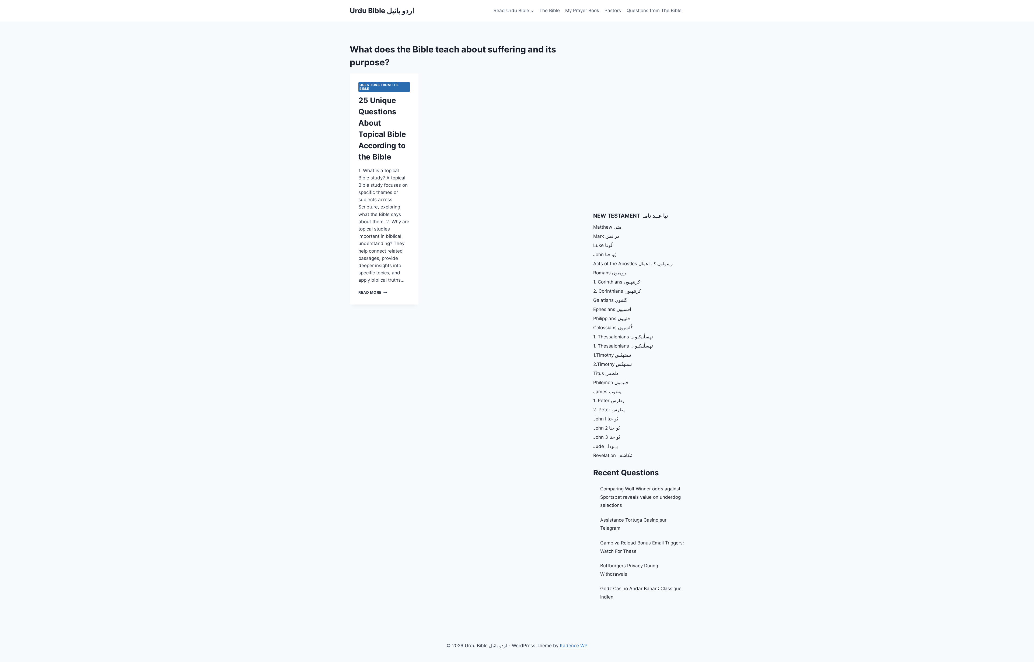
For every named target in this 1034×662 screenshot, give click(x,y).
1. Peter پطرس (608, 400)
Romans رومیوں (609, 272)
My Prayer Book (582, 10)
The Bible (549, 10)
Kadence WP (574, 645)
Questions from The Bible (654, 10)
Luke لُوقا (602, 245)
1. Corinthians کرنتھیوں (616, 282)
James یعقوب (607, 391)
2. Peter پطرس (609, 409)
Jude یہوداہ (605, 446)
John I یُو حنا (605, 419)
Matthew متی (607, 227)
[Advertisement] (638, 80)
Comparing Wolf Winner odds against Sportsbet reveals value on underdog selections (640, 497)
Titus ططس (606, 373)
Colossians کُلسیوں (613, 327)
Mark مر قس (606, 236)
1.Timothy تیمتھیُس (612, 355)
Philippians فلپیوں (611, 318)
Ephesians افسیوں (612, 309)
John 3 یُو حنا (606, 437)
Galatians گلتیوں (610, 300)
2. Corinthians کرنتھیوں (617, 291)
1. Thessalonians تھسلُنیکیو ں (623, 336)
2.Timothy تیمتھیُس (612, 364)
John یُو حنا (604, 254)
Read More (372, 292)
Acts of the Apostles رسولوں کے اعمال (633, 263)
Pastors (613, 10)
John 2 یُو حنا (606, 428)
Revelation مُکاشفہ (612, 455)
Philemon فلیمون (610, 382)
